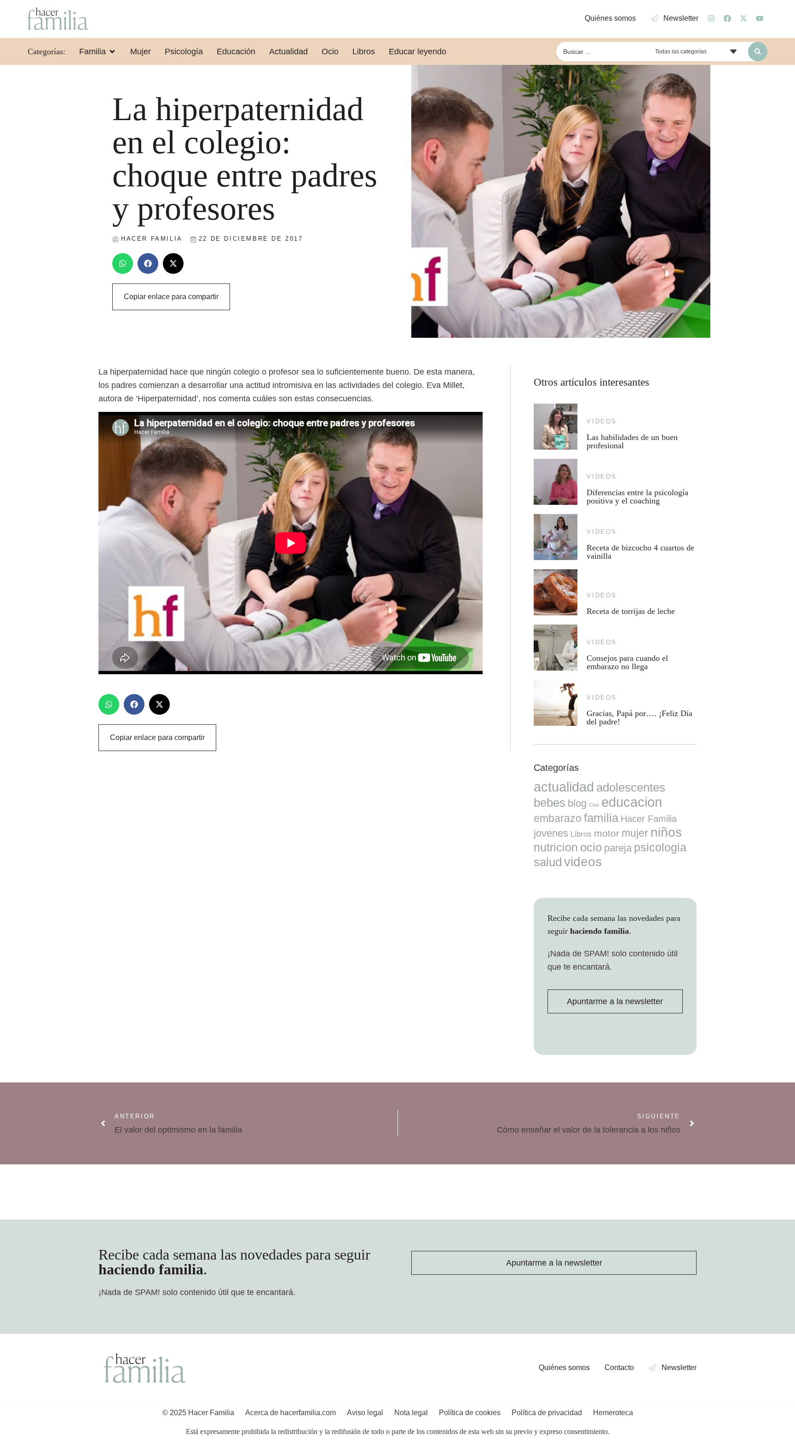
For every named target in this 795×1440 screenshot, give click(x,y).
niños (666, 832)
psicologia (660, 847)
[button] (122, 263)
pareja (618, 848)
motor (606, 833)
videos (602, 421)
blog (577, 803)
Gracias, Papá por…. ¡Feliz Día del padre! (639, 717)
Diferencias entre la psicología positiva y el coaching (637, 496)
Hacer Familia (649, 819)
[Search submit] (757, 51)
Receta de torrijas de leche (631, 611)
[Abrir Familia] (112, 51)
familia (601, 818)
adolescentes (630, 787)
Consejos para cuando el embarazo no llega (627, 662)
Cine (594, 805)
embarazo (558, 818)
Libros (581, 834)
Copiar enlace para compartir (171, 297)
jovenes (551, 833)
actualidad (564, 787)
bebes (549, 802)
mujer (635, 833)
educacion (631, 802)
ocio (591, 847)
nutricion (556, 847)
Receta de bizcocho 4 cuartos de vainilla (640, 552)
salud (548, 862)
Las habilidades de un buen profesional (632, 441)
